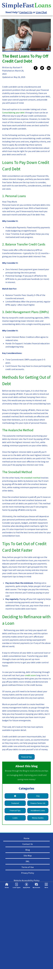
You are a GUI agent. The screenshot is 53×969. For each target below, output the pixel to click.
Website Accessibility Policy (26, 880)
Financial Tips (26, 757)
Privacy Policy (27, 873)
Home (26, 838)
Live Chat (41, 12)
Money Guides (38, 818)
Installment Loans (38, 810)
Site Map (28, 855)
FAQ (38, 796)
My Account (36, 887)
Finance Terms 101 (37, 803)
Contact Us (25, 12)
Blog (27, 849)
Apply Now (26, 887)
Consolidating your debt (13, 112)
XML (27, 861)
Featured (15, 803)
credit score (30, 675)
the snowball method (30, 477)
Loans (15, 818)
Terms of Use (27, 867)
